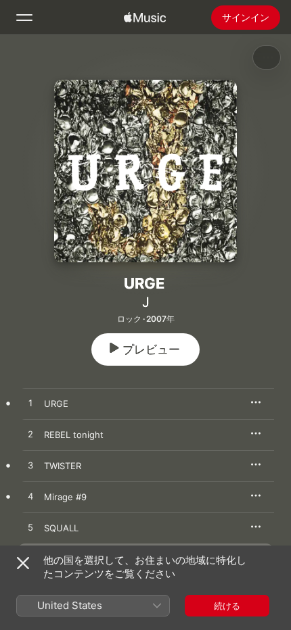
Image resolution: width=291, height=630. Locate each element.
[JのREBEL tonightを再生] (30, 435)
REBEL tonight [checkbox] (74, 434)
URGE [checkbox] (56, 403)
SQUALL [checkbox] (61, 528)
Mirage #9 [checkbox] (65, 496)
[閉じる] (23, 563)
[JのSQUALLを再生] (30, 528)
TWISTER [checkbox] (62, 465)
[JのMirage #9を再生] (30, 497)
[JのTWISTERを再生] (30, 466)
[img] (145, 17)
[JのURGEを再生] (30, 403)
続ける (227, 605)
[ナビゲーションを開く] (24, 17)
